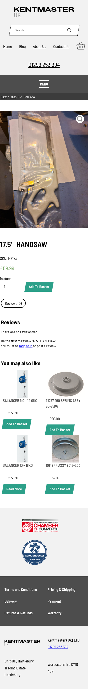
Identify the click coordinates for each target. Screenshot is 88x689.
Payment (54, 601)
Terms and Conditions (21, 589)
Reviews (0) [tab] (13, 303)
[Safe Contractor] (40, 552)
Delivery (11, 601)
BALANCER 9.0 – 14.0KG (20, 400)
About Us (39, 46)
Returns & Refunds (19, 612)
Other (13, 97)
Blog (22, 46)
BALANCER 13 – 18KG (18, 465)
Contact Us (61, 46)
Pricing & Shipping (61, 589)
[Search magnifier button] (69, 30)
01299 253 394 (44, 64)
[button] (80, 119)
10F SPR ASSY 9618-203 (63, 465)
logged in (25, 345)
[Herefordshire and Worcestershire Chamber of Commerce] (40, 526)
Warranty (55, 612)
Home (7, 46)
